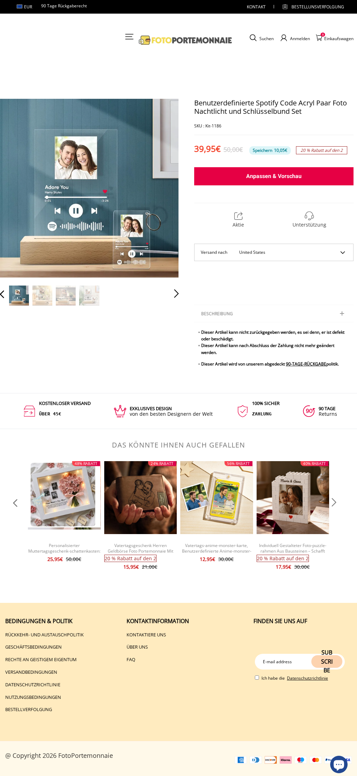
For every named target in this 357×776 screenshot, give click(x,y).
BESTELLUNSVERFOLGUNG (311, 7)
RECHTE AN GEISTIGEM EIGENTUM (41, 659)
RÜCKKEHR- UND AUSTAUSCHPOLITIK (44, 634)
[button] (16, 188)
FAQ (131, 659)
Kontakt (256, 7)
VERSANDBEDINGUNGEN (31, 672)
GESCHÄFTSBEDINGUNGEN (33, 647)
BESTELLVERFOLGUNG (28, 709)
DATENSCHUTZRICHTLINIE (32, 684)
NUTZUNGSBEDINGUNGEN (33, 697)
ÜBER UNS (137, 647)
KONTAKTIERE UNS (146, 634)
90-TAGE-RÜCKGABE (306, 364)
